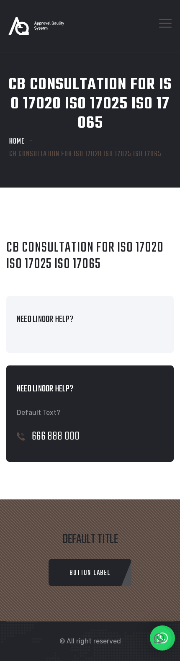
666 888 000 (56, 436)
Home (17, 142)
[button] (159, 638)
